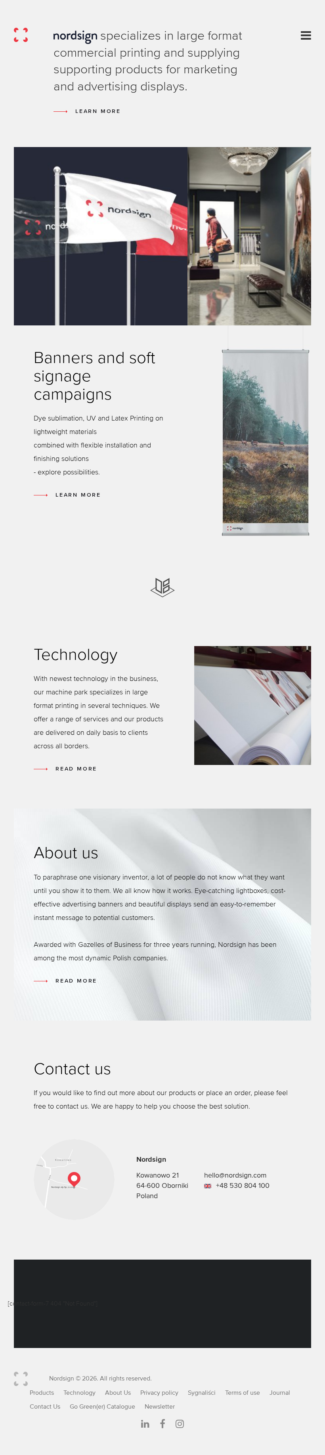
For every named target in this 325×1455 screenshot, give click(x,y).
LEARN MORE (98, 111)
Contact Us (45, 1406)
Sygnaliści (202, 1393)
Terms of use (242, 1393)
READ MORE (76, 769)
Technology (79, 1393)
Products (42, 1393)
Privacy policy (159, 1393)
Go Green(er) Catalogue (102, 1406)
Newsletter (160, 1406)
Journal (280, 1393)
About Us (118, 1393)
